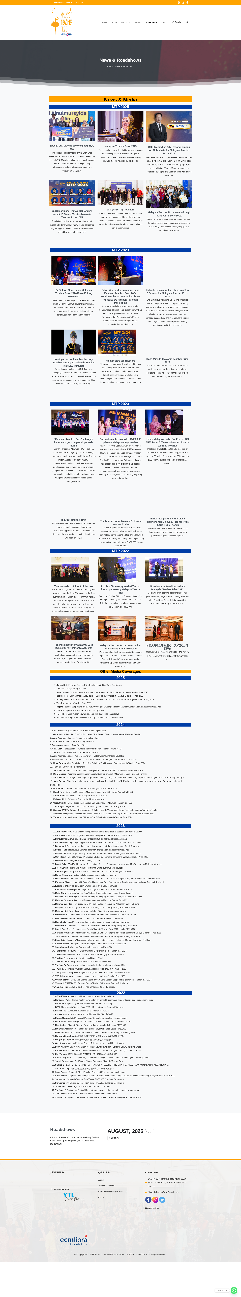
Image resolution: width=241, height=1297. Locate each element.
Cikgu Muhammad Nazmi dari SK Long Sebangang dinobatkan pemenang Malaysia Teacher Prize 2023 (115, 933)
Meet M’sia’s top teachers (120, 360)
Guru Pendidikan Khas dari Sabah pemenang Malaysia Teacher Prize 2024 (100, 803)
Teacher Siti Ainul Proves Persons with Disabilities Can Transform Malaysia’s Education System (112, 699)
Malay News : (61, 893)
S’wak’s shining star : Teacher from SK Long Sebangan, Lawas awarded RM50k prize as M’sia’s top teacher (115, 864)
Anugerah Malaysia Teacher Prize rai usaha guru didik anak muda (95, 1043)
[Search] (187, 22)
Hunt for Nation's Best (73, 520)
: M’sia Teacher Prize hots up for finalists (83, 962)
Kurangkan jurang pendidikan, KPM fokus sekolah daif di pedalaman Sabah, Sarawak (103, 842)
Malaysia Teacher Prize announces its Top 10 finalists (92, 987)
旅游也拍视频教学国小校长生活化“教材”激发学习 (92, 1068)
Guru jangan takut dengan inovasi (79, 741)
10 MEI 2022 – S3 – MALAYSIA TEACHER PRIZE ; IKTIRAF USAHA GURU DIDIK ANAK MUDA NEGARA (122, 1065)
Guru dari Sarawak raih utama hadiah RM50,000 (91, 947)
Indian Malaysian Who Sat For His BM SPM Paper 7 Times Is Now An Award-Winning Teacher (167, 442)
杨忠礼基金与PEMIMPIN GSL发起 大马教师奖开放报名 (99, 1036)
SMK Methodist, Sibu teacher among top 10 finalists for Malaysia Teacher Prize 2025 (169, 150)
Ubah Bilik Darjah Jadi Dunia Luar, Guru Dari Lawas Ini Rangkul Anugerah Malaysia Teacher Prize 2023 (114, 879)
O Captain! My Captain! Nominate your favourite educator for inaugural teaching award (98, 1032)
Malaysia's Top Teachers (120, 209)
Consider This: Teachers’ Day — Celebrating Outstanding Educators (94, 756)
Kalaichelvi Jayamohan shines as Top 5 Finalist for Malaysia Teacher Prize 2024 (167, 293)
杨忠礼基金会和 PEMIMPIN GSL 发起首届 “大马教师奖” (92, 1054)
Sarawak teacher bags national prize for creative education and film (96, 965)
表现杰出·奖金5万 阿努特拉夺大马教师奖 (93, 1040)
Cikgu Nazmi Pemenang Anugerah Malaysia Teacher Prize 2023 (100, 900)
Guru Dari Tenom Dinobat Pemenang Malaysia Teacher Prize (96, 1061)
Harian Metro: (61, 875)
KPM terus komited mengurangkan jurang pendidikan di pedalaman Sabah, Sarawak (105, 832)
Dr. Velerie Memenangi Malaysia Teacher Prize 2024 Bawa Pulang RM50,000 (73, 293)
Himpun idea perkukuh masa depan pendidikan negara (92, 875)
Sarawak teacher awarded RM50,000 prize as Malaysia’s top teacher (105, 871)
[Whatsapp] (234, 1290)
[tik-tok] (187, 2)
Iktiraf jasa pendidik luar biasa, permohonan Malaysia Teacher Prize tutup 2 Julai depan (168, 521)
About (100, 1180)
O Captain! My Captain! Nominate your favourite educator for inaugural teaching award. (102, 1090)
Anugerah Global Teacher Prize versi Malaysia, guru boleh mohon (97, 1072)
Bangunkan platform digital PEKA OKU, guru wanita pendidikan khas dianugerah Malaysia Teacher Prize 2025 (113, 707)
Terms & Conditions (106, 1186)
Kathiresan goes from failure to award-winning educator (82, 731)
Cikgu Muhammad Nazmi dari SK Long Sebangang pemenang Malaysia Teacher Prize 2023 (108, 857)
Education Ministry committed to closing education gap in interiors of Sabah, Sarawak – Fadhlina (108, 940)
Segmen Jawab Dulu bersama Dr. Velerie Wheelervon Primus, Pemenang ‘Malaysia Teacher (117, 810)
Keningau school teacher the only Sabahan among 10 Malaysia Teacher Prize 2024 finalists (74, 362)
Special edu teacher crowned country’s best (85, 710)
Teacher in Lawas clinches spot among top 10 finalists (99, 918)
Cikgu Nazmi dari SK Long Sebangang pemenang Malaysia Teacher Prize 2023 (107, 897)
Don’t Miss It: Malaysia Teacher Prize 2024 (80, 752)
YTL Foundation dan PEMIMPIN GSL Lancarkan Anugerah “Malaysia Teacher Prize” (104, 1050)
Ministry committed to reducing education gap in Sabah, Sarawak (100, 922)
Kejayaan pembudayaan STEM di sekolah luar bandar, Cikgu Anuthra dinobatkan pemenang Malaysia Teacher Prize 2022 (122, 1076)
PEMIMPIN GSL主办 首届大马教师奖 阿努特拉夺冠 (90, 1014)
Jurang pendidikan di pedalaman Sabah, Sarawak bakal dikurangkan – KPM (102, 915)
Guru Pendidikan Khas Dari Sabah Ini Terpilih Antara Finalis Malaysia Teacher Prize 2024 (106, 763)
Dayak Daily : (61, 864)
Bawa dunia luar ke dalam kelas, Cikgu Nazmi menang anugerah (97, 911)
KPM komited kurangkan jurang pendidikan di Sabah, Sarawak (90, 886)
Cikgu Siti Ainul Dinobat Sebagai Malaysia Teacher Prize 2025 (95, 718)
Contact (101, 1197)
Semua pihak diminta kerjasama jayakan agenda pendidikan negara (97, 839)
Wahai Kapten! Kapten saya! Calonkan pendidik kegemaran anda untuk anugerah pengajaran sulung (109, 1000)
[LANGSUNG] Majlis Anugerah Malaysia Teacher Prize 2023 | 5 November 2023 (95, 972)
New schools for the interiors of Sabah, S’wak (83, 958)
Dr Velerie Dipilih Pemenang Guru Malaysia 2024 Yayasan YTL (100, 807)
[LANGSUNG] (67, 835)
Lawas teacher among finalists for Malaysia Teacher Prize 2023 (99, 951)
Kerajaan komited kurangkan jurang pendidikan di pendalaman (98, 944)
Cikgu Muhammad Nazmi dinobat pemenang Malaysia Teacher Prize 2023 (92, 976)
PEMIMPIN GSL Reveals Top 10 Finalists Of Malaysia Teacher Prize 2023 (95, 983)
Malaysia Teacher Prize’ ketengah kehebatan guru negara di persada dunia (100, 893)
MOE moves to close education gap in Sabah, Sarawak (100, 954)
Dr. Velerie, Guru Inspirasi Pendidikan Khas (86, 799)
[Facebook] (179, 2)
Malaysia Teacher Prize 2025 (120, 146)
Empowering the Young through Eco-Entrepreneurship (88, 1003)
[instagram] (183, 2)
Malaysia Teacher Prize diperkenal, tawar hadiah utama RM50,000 (97, 1025)
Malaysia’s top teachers (76, 689)
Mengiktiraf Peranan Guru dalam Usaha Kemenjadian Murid (100, 1018)
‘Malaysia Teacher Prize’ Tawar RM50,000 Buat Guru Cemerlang (95, 1079)
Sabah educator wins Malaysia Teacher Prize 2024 (95, 788)
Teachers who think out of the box (73, 586)
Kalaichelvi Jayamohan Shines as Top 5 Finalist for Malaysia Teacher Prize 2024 (97, 817)
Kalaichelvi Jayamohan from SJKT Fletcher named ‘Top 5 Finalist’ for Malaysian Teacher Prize (113, 814)
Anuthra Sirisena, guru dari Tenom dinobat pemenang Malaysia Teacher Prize (120, 589)
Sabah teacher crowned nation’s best (95, 1087)
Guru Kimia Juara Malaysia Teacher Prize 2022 (88, 1011)
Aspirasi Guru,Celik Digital (75, 745)
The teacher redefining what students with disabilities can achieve (90, 714)
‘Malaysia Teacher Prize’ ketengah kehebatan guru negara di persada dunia (73, 442)
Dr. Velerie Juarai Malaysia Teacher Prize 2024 (87, 796)
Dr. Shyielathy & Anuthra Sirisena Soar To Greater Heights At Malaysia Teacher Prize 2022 (103, 1097)
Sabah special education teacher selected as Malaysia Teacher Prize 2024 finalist (100, 759)
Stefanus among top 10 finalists (91, 861)
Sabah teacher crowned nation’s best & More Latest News (91, 1094)
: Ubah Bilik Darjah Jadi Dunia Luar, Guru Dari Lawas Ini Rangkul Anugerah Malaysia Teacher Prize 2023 (109, 882)
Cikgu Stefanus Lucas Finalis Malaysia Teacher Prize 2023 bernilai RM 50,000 (101, 929)
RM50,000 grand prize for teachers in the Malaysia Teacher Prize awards (99, 1021)
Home (109, 67)
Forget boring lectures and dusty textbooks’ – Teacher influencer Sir (93, 749)
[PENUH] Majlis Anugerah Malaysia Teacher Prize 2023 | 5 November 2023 (99, 889)
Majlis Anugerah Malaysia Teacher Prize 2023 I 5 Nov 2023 (106, 835)
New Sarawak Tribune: (65, 918)
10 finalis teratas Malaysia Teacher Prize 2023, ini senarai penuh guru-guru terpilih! (101, 926)
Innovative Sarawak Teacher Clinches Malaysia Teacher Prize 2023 (99, 850)
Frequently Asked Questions (110, 1191)
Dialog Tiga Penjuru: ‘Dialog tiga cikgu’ (82, 738)
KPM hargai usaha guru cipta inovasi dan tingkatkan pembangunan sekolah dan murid (104, 853)
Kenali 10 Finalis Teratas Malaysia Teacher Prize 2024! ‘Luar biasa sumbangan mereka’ (105, 770)
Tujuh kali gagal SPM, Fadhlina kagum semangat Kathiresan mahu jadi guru (105, 904)
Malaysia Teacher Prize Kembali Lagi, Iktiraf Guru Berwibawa (95, 685)
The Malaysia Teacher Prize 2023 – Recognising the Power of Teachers (92, 1007)
